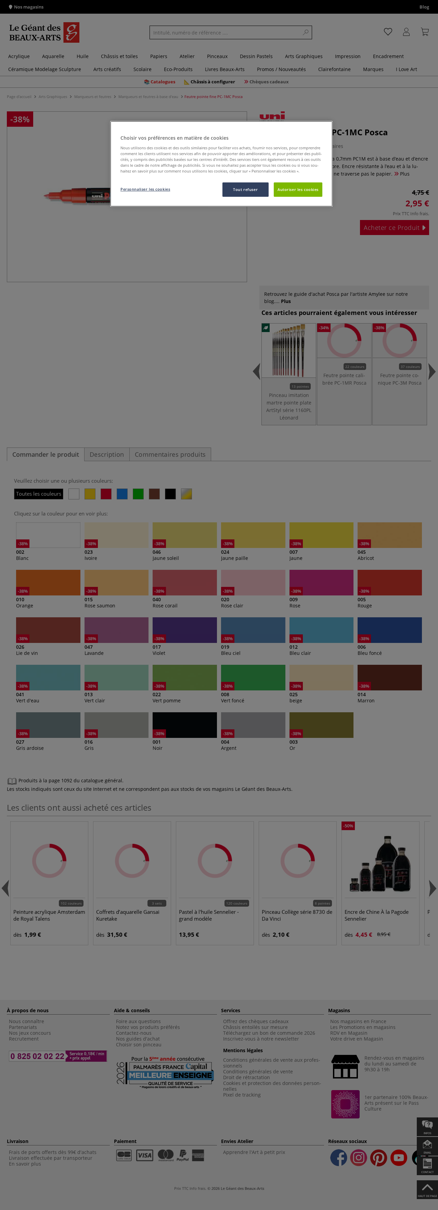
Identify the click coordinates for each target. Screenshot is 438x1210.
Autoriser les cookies (298, 189)
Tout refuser (245, 189)
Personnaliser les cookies (145, 189)
